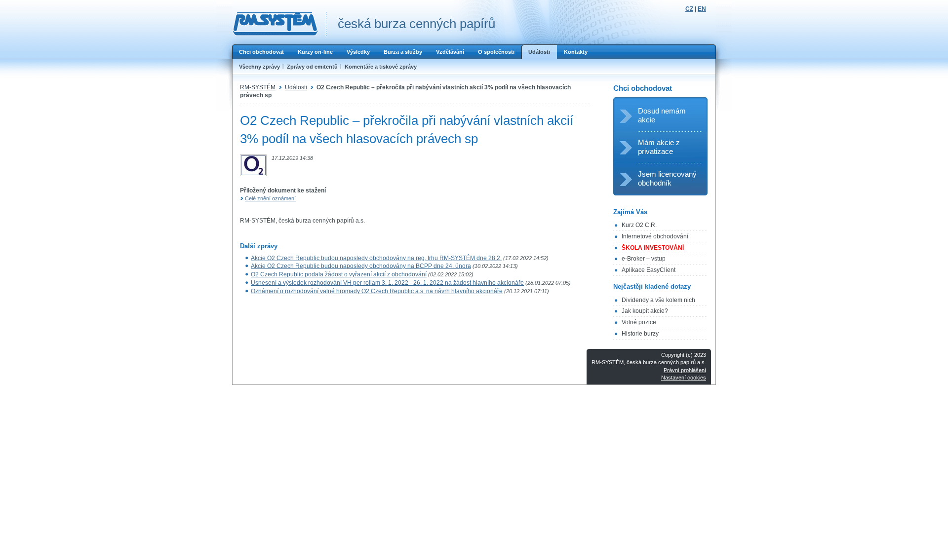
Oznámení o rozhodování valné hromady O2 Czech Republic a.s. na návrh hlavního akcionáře (377, 291)
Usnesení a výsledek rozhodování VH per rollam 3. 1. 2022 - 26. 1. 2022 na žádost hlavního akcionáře (387, 282)
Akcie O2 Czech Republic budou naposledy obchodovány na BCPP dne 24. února (361, 266)
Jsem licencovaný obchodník (667, 178)
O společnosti (496, 52)
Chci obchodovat (261, 52)
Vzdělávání (450, 52)
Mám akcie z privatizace (659, 146)
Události (539, 52)
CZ (689, 8)
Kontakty (576, 52)
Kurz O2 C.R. (639, 225)
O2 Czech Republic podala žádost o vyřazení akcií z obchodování (339, 274)
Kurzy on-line (315, 52)
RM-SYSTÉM (258, 87)
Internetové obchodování (655, 236)
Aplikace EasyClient (648, 269)
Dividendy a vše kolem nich (658, 300)
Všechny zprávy (259, 67)
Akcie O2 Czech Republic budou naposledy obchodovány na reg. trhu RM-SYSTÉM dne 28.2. (376, 258)
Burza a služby (403, 52)
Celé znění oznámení (270, 198)
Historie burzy (640, 333)
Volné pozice (639, 322)
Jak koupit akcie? (645, 310)
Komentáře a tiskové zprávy (381, 67)
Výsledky (358, 52)
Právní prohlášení (685, 370)
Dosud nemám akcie (662, 115)
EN (702, 8)
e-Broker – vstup (644, 258)
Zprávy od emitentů (312, 67)
